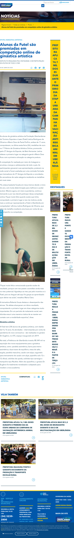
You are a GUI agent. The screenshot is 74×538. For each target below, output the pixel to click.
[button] (42, 5)
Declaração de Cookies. (42, 529)
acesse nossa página (64, 505)
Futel (3, 40)
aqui (27, 508)
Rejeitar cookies (21, 533)
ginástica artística (14, 40)
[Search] (60, 2)
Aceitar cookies (32, 533)
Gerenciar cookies (8, 533)
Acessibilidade (64, 2)
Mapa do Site (62, 514)
